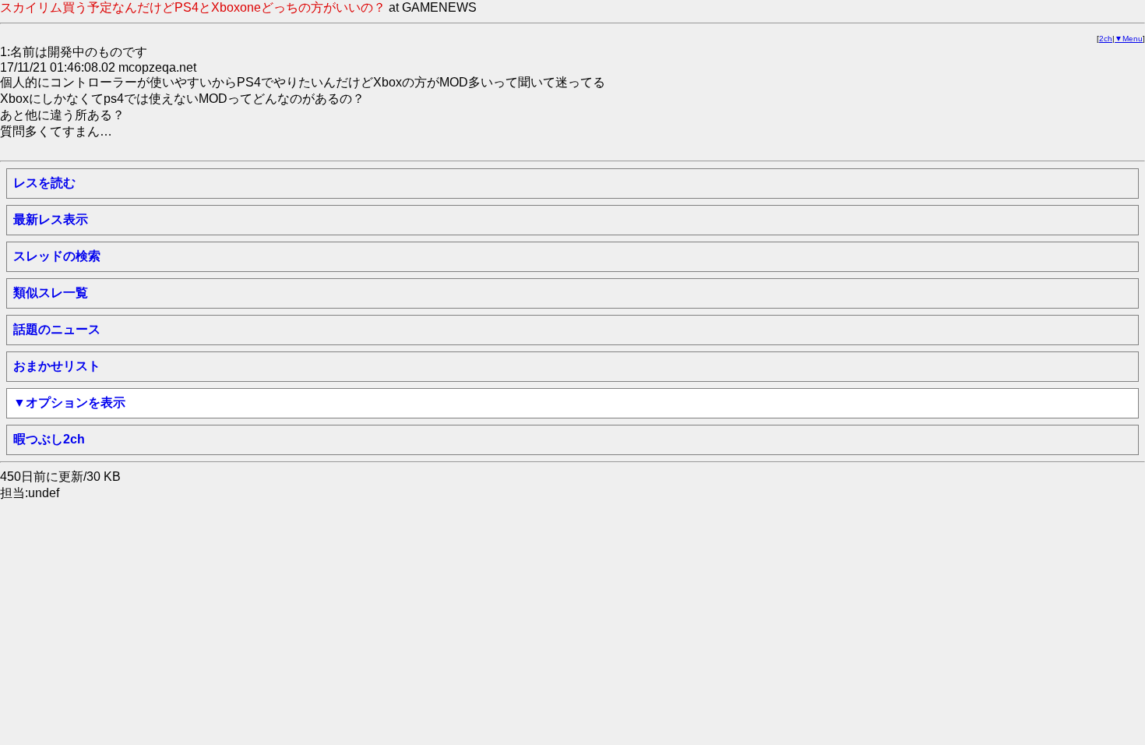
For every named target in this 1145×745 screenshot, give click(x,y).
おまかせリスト (56, 365)
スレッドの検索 (56, 256)
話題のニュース (56, 329)
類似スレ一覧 (50, 292)
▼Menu (1129, 38)
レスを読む (44, 182)
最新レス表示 (50, 219)
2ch (1105, 38)
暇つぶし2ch (49, 439)
